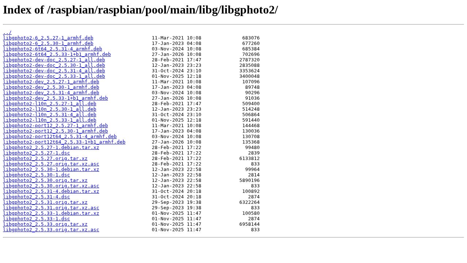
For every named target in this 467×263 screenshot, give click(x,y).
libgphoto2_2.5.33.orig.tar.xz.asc (51, 229)
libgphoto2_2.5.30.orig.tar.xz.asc (51, 185)
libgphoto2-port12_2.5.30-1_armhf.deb (55, 131)
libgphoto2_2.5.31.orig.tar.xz (45, 202)
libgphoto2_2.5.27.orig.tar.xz (45, 158)
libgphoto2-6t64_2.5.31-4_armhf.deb (52, 49)
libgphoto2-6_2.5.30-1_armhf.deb (48, 43)
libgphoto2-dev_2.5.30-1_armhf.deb (51, 87)
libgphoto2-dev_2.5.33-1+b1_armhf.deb (55, 98)
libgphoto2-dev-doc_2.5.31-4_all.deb (54, 70)
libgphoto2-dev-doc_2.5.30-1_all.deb (54, 65)
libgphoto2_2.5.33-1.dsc (36, 218)
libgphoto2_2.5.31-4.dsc (36, 196)
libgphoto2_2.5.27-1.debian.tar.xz (51, 147)
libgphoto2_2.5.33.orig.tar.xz (45, 224)
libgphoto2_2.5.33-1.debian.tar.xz (51, 213)
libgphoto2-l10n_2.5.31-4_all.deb (49, 114)
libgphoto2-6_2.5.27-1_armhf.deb (48, 38)
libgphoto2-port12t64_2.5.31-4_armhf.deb (60, 136)
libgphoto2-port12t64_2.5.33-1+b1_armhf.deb (64, 142)
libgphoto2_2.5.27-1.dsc (36, 153)
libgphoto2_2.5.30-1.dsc (36, 175)
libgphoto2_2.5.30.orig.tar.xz (45, 180)
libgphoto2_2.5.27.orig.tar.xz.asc (51, 164)
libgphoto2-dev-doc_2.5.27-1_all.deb (54, 59)
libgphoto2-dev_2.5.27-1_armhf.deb (51, 81)
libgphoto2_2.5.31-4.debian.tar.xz (51, 191)
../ (7, 32)
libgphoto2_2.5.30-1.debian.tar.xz (51, 169)
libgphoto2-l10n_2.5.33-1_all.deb (49, 120)
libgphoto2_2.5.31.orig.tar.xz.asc (51, 207)
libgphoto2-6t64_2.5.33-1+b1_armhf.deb (57, 54)
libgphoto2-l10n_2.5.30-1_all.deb (49, 109)
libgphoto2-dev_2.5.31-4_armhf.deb (51, 92)
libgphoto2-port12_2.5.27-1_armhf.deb (55, 125)
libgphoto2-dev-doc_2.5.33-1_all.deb (54, 76)
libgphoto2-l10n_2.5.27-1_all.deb (49, 103)
